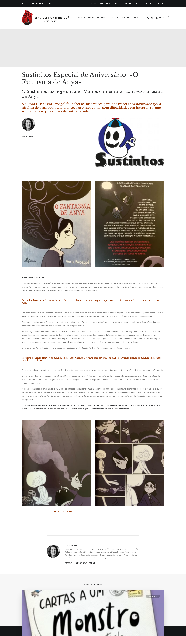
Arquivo (125, 17)
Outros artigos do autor (80, 563)
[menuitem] (92, 3)
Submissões (113, 17)
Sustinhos (152, 596)
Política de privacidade (123, 3)
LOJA (135, 17)
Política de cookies (92, 3)
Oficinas (101, 17)
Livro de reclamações (140, 3)
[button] (148, 18)
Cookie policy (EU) (106, 3)
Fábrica (81, 17)
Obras (91, 17)
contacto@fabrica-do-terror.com (43, 3)
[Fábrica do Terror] (45, 17)
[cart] (168, 18)
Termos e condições (157, 3)
